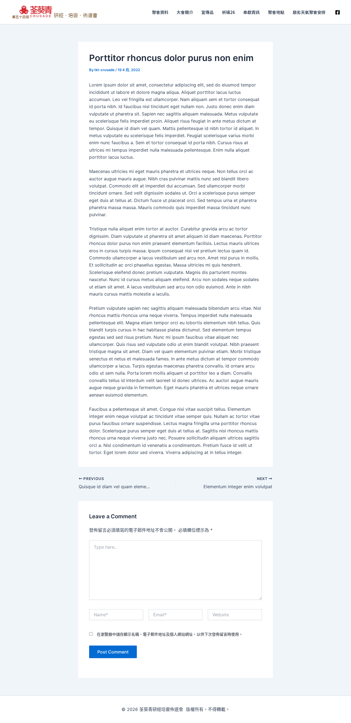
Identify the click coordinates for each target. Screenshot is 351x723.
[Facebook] (337, 12)
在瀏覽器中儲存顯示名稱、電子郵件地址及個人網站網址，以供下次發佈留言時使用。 (170, 634)
